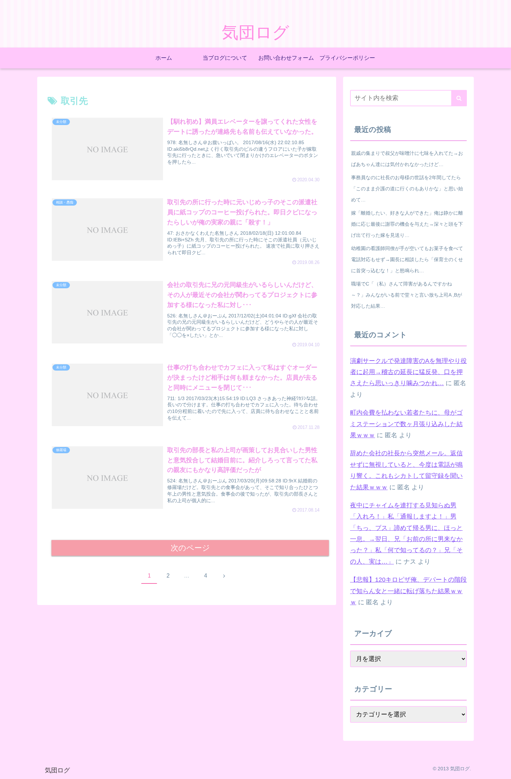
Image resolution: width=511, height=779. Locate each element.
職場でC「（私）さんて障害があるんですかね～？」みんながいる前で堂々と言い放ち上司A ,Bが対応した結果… (406, 295)
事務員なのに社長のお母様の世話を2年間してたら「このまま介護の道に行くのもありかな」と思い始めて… (407, 188)
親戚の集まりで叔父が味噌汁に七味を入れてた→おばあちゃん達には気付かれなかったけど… (407, 158)
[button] (459, 98)
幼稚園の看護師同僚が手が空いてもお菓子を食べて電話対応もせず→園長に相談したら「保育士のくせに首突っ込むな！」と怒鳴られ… (407, 259)
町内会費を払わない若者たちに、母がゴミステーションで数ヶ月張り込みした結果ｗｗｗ (406, 424)
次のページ (190, 548)
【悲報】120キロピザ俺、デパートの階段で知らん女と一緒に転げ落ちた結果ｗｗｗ (408, 591)
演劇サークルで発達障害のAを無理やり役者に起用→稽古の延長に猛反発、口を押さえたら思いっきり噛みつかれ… (408, 372)
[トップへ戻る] (501, 769)
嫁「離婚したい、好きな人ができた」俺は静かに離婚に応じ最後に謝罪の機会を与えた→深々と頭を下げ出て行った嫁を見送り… (407, 224)
